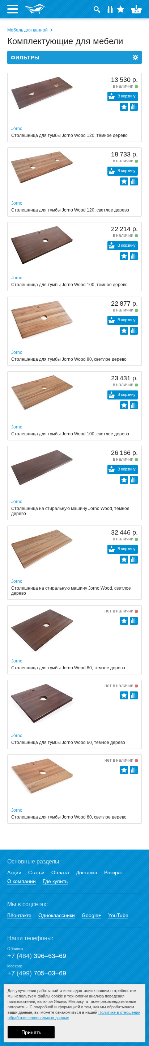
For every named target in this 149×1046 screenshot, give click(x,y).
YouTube (118, 915)
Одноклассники (56, 915)
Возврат (113, 872)
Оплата (60, 872)
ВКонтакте (19, 915)
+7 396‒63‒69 (36, 955)
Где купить (55, 881)
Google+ (91, 915)
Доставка (86, 872)
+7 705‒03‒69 (36, 973)
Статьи (36, 872)
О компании (21, 881)
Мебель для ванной (27, 30)
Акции (14, 872)
